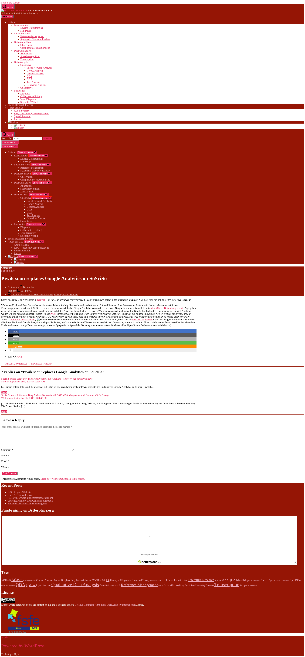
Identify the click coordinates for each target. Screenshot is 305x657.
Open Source (6, 585)
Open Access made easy (20, 495)
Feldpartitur (125, 580)
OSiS (13, 585)
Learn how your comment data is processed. (63, 478)
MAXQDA (228, 580)
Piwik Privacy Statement (22, 319)
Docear (57, 580)
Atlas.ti (17, 580)
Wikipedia (244, 585)
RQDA (160, 585)
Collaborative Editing (31, 96)
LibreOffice (181, 580)
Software (12, 22)
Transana (210, 585)
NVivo (264, 580)
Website (5, 467)
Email (5, 461)
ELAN (88, 580)
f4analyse (115, 580)
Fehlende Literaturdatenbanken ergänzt (27, 503)
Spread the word (22, 116)
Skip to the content (10, 2)
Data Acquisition (22, 42)
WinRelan (253, 585)
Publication (19, 90)
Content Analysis (35, 73)
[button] (13, 331)
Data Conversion (22, 50)
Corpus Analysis (35, 70)
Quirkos (115, 585)
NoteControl (255, 580)
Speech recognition (30, 56)
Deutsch (41, 300)
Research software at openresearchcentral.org (30, 497)
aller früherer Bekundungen (164, 308)
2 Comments (44, 294)
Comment (7, 450)
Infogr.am (154, 580)
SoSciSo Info (8, 270)
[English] (13, 122)
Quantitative (26, 87)
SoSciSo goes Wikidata (19, 492)
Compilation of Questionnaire (35, 47)
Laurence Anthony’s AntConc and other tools (30, 500)
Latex (170, 580)
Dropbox (65, 580)
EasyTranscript (78, 580)
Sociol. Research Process (20, 105)
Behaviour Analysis (36, 85)
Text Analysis (33, 82)
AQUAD (6, 580)
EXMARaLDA (98, 580)
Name (5, 455)
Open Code (285, 580)
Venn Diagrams (28, 99)
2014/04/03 (26, 290)
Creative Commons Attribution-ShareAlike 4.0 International (105, 604)
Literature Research (201, 580)
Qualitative (25, 65)
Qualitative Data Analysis (75, 584)
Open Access (274, 580)
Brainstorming (21, 25)
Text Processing (198, 585)
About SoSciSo (15, 107)
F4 (107, 580)
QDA (29, 79)
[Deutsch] (19, 125)
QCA (29, 76)
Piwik (53, 313)
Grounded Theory (141, 580)
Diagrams (25, 93)
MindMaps (25, 30)
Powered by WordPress (22, 645)
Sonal (187, 585)
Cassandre (27, 580)
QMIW (31, 585)
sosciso (30, 287)
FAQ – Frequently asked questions (31, 113)
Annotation (26, 53)
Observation (26, 45)
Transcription (27, 59)
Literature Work (22, 33)
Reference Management (32, 36)
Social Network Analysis (39, 67)
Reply (4, 392)
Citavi (33, 580)
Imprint (17, 119)
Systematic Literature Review (35, 39)
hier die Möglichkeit (142, 319)
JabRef (162, 580)
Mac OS (218, 580)
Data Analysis (21, 62)
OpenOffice (296, 580)
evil (181, 308)
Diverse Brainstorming (31, 27)
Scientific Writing (29, 102)
